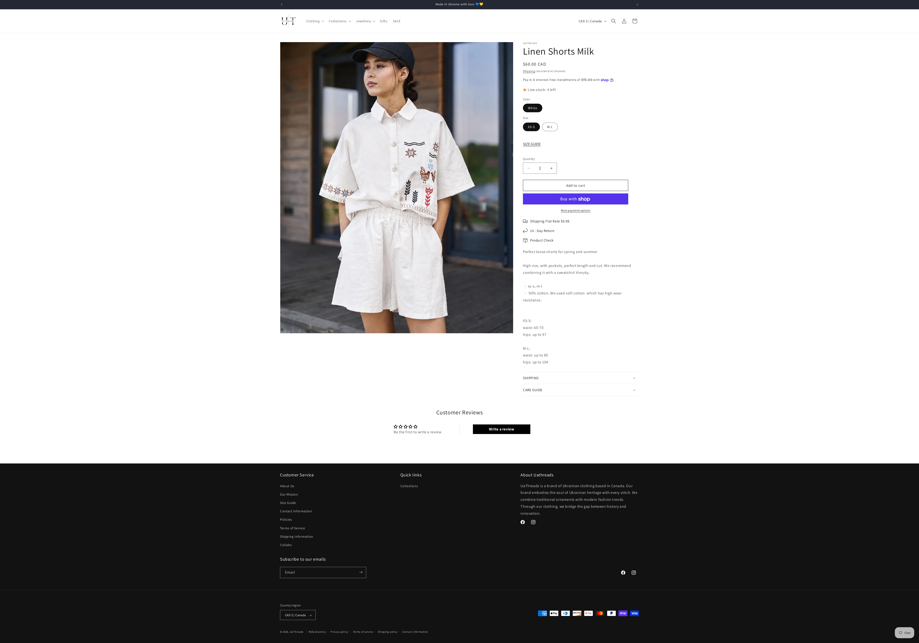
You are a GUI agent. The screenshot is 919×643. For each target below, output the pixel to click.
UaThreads (296, 632)
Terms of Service (292, 528)
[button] (314, 21)
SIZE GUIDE (532, 144)
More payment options (575, 210)
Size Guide (288, 503)
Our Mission (289, 494)
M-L (550, 127)
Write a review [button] (501, 429)
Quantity (529, 159)
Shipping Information (296, 536)
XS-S (531, 127)
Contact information (415, 631)
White (532, 108)
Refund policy (317, 631)
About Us (287, 486)
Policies (286, 519)
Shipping (529, 71)
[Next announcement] (637, 4)
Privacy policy (339, 631)
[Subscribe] (360, 572)
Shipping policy (388, 631)
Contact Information (296, 511)
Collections (409, 486)
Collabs (286, 545)
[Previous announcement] (281, 4)
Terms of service (363, 631)
